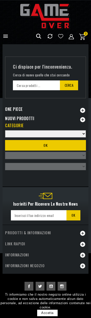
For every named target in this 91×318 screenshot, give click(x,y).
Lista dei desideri (60, 36)
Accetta (47, 313)
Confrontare (50, 36)
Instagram (62, 286)
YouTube (51, 286)
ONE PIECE (14, 109)
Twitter (40, 286)
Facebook (29, 286)
